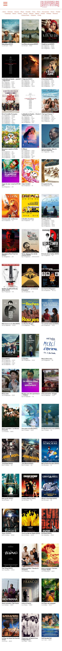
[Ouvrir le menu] (5, 4)
